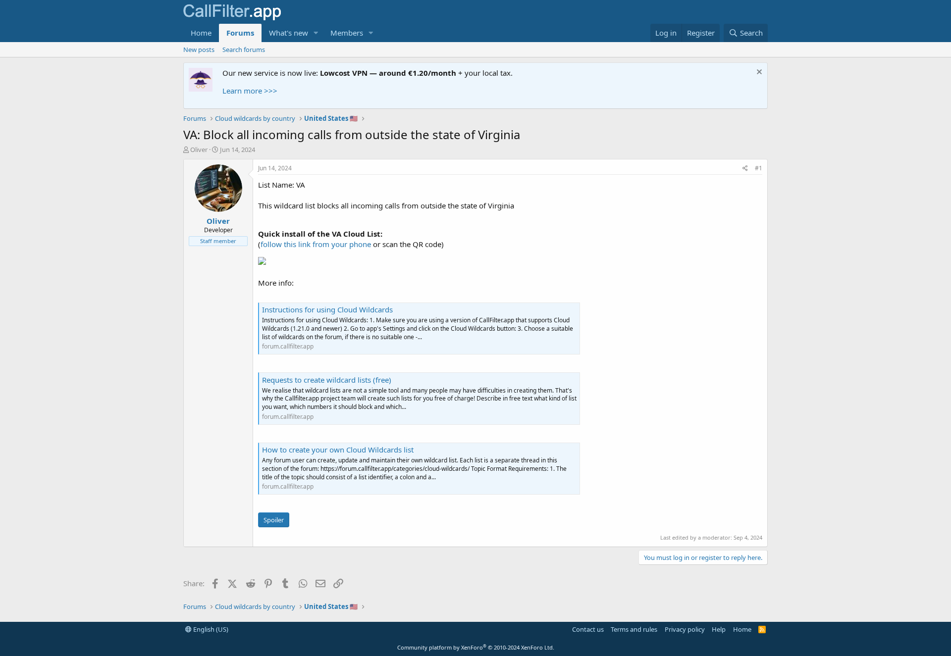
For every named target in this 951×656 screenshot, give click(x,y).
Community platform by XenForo (475, 647)
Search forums (243, 49)
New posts (198, 49)
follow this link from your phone (316, 244)
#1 (758, 168)
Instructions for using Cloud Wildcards (327, 309)
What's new (288, 33)
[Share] (745, 168)
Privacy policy (685, 629)
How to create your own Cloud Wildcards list (338, 449)
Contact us (588, 629)
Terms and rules (634, 629)
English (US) (210, 629)
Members (346, 33)
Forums (240, 33)
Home (201, 33)
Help (719, 629)
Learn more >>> (249, 91)
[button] (316, 33)
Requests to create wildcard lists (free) (326, 380)
